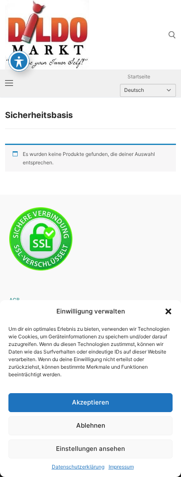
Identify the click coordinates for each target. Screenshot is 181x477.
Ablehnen (90, 425)
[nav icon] (9, 83)
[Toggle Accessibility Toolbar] (19, 61)
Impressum (121, 467)
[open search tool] (172, 35)
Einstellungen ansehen (90, 449)
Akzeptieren (90, 402)
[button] (168, 311)
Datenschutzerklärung (78, 467)
